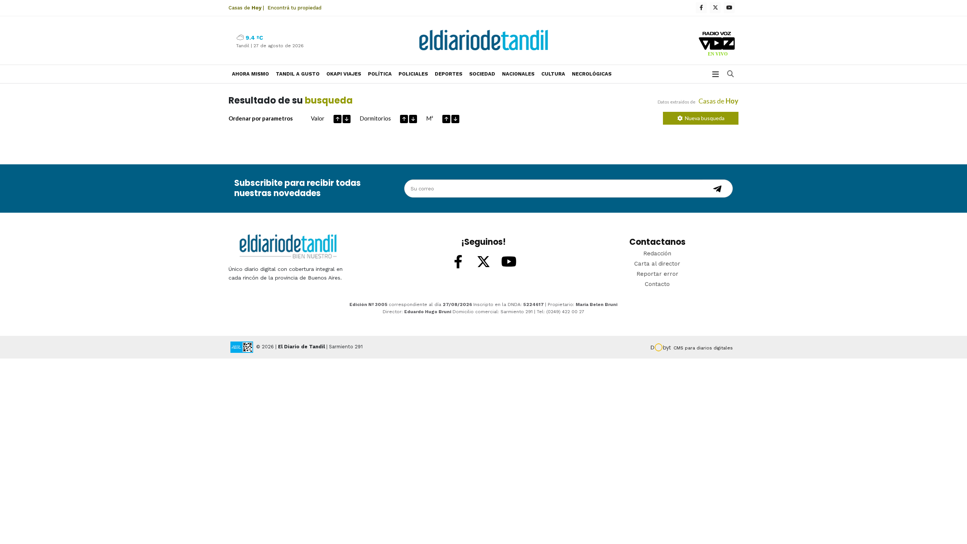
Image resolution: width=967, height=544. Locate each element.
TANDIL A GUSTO (298, 74)
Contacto (657, 284)
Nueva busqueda (703, 118)
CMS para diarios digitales (703, 348)
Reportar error (657, 273)
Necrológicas (592, 74)
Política (380, 74)
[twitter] (715, 7)
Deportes (448, 74)
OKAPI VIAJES (343, 74)
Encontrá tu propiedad (294, 8)
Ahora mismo (250, 74)
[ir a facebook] (458, 262)
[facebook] (701, 7)
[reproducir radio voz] (717, 45)
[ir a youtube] (509, 262)
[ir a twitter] (483, 262)
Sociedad (482, 74)
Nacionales (518, 74)
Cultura (553, 74)
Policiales (413, 74)
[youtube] (729, 7)
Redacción (657, 253)
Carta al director (657, 263)
